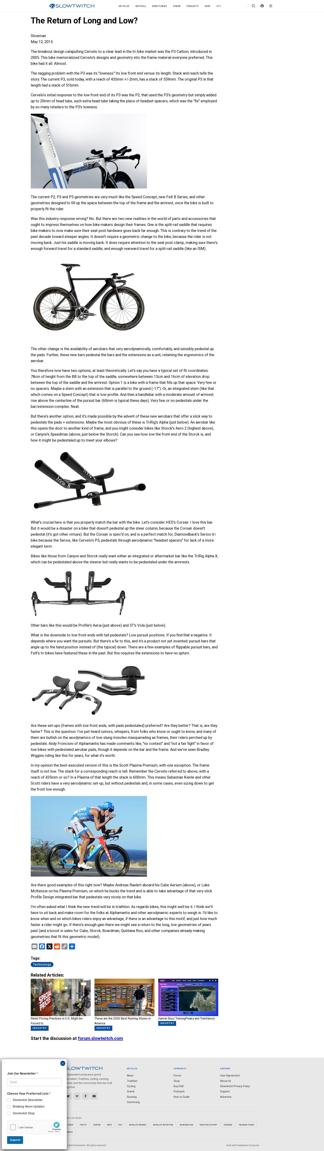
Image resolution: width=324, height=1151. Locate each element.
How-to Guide (182, 1096)
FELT (120, 1124)
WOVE (70, 1132)
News (130, 1075)
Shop (208, 5)
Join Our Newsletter (22, 1073)
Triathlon (132, 1080)
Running (132, 1096)
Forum (177, 5)
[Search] (253, 6)
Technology (42, 964)
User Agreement (230, 1075)
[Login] (262, 6)
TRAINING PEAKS (246, 1124)
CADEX (70, 1124)
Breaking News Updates (28, 1106)
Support (225, 1091)
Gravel (130, 1091)
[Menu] (270, 6)
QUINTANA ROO (186, 1124)
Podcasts (193, 5)
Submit (15, 1140)
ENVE (109, 1124)
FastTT (83, 1124)
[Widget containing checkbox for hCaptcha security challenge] (34, 1127)
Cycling (131, 1086)
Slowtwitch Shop (24, 1113)
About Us (225, 1080)
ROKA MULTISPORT (208, 1124)
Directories (159, 5)
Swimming (133, 1102)
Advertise (226, 1096)
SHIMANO (228, 1124)
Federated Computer (248, 1145)
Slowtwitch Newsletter (28, 1100)
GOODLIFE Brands (138, 1124)
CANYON (97, 1124)
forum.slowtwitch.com (100, 1038)
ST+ (219, 5)
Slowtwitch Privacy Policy (235, 1086)
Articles (124, 5)
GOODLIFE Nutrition (163, 1124)
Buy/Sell (141, 5)
